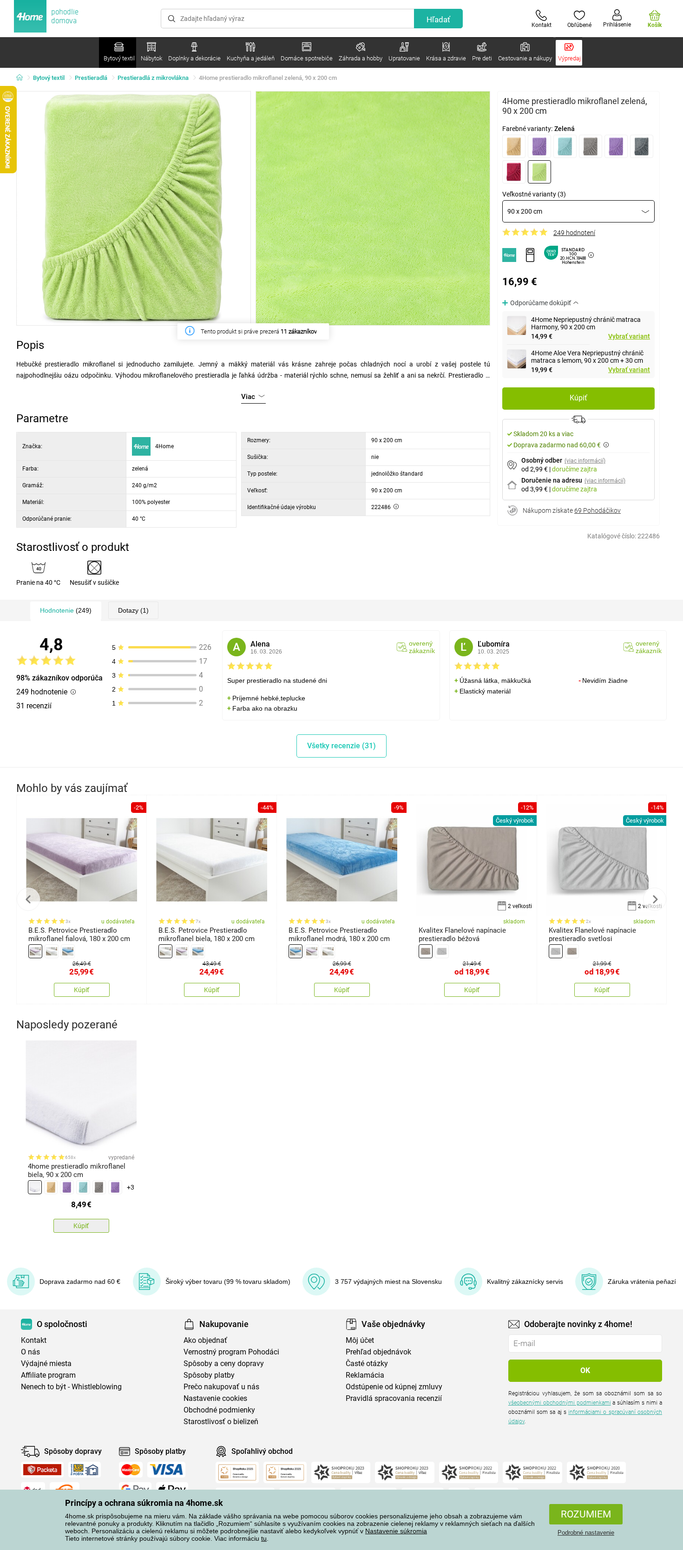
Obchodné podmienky (219, 1409)
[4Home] (22, 78)
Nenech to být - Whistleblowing (71, 1386)
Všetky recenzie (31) (341, 745)
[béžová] (514, 146)
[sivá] (590, 146)
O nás (30, 1351)
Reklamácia (365, 1375)
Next (654, 899)
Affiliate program (48, 1375)
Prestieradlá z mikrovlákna (153, 77)
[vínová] (514, 172)
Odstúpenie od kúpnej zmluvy (394, 1386)
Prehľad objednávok (378, 1351)
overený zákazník (422, 647)
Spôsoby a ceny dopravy (224, 1363)
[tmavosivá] (641, 146)
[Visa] (166, 1470)
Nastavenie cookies (215, 1398)
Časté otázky (367, 1363)
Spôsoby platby (209, 1375)
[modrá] (565, 146)
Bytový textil (49, 77)
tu (264, 1538)
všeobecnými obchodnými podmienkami (559, 1403)
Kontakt (33, 1340)
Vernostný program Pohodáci (231, 1351)
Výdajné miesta (46, 1363)
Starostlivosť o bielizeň (221, 1421)
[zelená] (539, 172)
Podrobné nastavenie (586, 1532)
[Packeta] (42, 1470)
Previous (28, 899)
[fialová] (539, 146)
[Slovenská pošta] (84, 1470)
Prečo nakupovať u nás (221, 1386)
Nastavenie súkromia (396, 1531)
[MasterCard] (131, 1470)
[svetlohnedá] (616, 146)
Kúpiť (578, 397)
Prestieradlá (91, 77)
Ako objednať (205, 1340)
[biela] (51, 951)
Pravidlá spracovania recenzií (394, 1398)
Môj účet (360, 1340)
